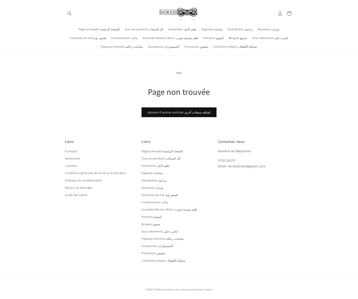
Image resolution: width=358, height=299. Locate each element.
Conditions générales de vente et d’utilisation (96, 173)
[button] (69, 13)
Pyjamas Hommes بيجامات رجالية (163, 239)
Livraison (71, 166)
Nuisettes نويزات (152, 188)
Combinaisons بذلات (155, 202)
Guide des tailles (76, 195)
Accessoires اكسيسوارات (157, 246)
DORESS (158, 289)
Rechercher (72, 158)
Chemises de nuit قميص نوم (160, 195)
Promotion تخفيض (153, 253)
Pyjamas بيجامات (152, 173)
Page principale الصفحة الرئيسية (162, 151)
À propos (71, 151)
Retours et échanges (78, 188)
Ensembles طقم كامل (155, 166)
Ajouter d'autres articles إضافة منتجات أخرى (179, 112)
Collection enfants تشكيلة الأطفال (163, 261)
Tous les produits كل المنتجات (161, 158)
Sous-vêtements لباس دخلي (159, 231)
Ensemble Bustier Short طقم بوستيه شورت (169, 209)
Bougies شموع (151, 224)
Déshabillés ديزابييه (154, 180)
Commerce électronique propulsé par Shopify (187, 289)
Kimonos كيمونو (152, 217)
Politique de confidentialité (83, 180)
